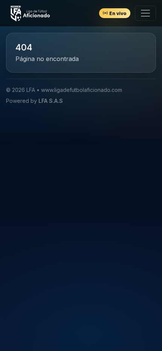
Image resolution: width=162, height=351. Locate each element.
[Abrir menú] (145, 13)
